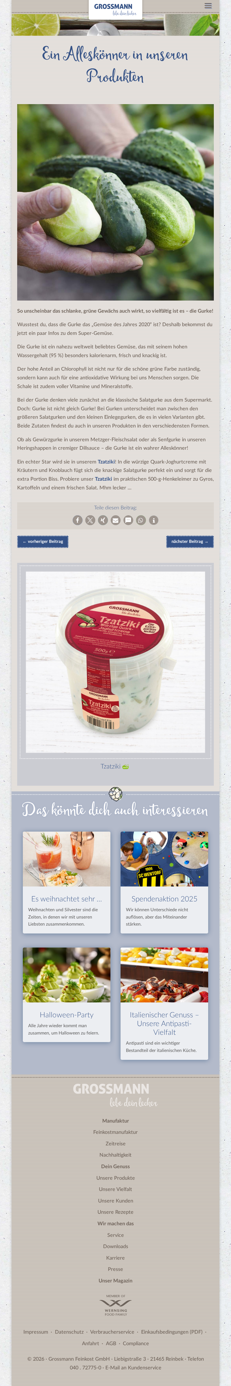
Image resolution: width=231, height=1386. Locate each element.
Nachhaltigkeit (115, 1155)
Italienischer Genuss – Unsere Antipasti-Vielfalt (164, 1023)
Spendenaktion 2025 (164, 899)
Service (115, 1235)
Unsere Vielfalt (115, 1189)
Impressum (35, 1332)
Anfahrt (90, 1343)
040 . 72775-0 (85, 1368)
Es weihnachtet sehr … (66, 899)
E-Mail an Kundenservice (133, 1368)
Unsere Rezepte (115, 1212)
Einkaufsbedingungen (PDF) (172, 1332)
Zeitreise (116, 1144)
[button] (78, 520)
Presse (115, 1269)
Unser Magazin (115, 1281)
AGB (111, 1343)
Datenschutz (69, 1332)
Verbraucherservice (112, 1332)
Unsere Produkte (115, 1178)
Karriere (115, 1258)
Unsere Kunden (115, 1201)
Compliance (136, 1343)
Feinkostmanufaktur (115, 1132)
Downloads (115, 1246)
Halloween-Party (67, 1015)
